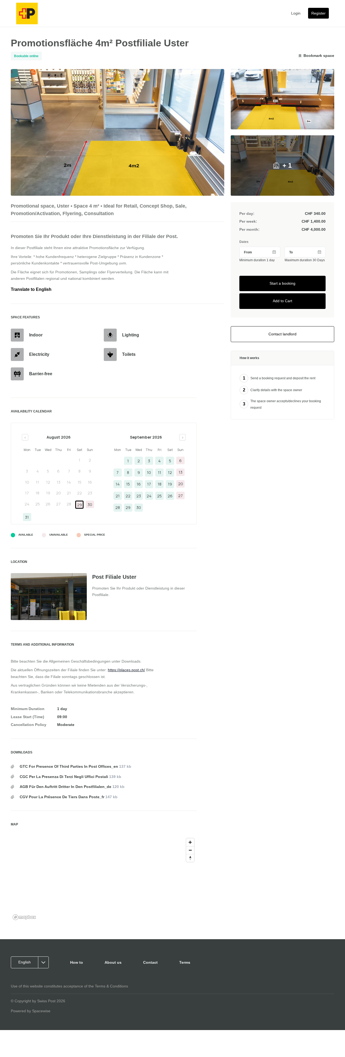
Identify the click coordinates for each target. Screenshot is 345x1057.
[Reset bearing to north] (190, 858)
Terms (184, 962)
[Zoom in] (190, 842)
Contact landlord (282, 334)
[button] (31, 962)
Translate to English (31, 289)
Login (296, 13)
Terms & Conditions (111, 986)
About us (113, 962)
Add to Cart (282, 301)
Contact (150, 962)
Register (318, 13)
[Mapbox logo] (24, 917)
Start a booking (282, 283)
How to (76, 962)
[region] (104, 879)
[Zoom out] (190, 850)
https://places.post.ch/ (126, 670)
